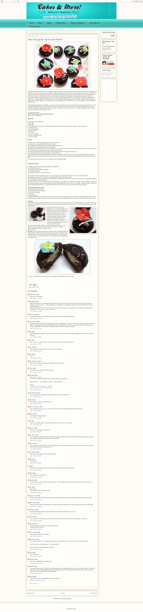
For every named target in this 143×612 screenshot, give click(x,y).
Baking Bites (39, 115)
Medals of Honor (34, 26)
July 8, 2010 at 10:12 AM (36, 484)
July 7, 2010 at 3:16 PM (35, 372)
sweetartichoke (33, 392)
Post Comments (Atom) (65, 598)
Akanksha (31, 480)
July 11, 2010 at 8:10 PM (36, 536)
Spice (30, 552)
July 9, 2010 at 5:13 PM (35, 520)
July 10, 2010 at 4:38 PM (36, 529)
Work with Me (94, 23)
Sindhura (31, 523)
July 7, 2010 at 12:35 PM (36, 318)
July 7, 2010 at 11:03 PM (36, 449)
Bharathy (31, 566)
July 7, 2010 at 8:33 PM (35, 418)
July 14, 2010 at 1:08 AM (36, 556)
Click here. (109, 50)
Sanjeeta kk (32, 509)
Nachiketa (31, 375)
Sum (30, 487)
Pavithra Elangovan (34, 406)
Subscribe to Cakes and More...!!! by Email (107, 74)
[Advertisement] (107, 90)
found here (53, 202)
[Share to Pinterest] (36, 285)
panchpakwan (32, 452)
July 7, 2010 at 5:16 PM (35, 396)
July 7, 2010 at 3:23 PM (35, 389)
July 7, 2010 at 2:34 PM (35, 351)
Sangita (31, 576)
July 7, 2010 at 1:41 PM (35, 328)
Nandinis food (33, 502)
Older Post (94, 593)
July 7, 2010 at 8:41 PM (35, 424)
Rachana (31, 413)
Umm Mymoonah (33, 361)
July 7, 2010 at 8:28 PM (35, 410)
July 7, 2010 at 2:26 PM (35, 337)
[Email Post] (30, 287)
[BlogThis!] (31, 285)
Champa (31, 516)
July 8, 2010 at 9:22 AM (35, 470)
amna (30, 354)
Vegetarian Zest (33, 495)
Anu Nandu (32, 435)
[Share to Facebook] (34, 285)
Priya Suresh (32, 314)
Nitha (30, 459)
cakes (37, 287)
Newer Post (31, 593)
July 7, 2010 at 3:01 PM (35, 365)
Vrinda (31, 399)
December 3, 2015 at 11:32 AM (37, 580)
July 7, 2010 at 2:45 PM (35, 358)
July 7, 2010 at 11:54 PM (36, 456)
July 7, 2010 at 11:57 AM (36, 298)
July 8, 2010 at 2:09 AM (35, 463)
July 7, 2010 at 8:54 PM (35, 431)
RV (30, 420)
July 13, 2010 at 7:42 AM (36, 549)
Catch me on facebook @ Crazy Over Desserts (41, 387)
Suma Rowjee (32, 321)
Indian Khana (32, 294)
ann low (31, 347)
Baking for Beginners (77, 23)
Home (31, 23)
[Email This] (29, 285)
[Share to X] (33, 285)
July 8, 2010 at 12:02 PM (36, 499)
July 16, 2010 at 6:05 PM (36, 563)
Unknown (31, 428)
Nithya (31, 473)
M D (30, 331)
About (40, 23)
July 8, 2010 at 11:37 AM (36, 492)
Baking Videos (61, 23)
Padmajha (32, 559)
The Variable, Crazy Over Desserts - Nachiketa (41, 386)
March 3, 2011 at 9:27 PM (36, 573)
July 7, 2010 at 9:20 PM (35, 440)
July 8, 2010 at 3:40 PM (35, 506)
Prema (31, 368)
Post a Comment (34, 583)
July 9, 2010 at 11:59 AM (36, 513)
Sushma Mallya (33, 532)
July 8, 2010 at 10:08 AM (36, 477)
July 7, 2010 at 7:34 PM (35, 403)
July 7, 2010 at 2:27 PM (35, 344)
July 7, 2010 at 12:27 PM (36, 311)
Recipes (49, 23)
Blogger (74, 608)
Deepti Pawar (32, 539)
